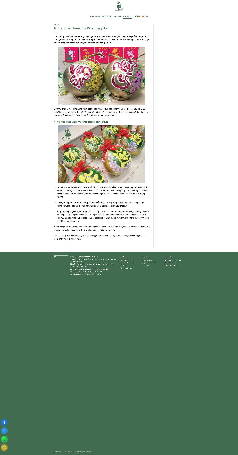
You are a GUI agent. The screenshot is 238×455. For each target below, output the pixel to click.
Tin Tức (57, 24)
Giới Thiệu (106, 16)
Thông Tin (127, 16)
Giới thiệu (123, 260)
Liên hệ (122, 265)
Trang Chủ (95, 16)
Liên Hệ (137, 16)
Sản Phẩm (116, 16)
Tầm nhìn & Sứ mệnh (127, 263)
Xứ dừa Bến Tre (126, 268)
